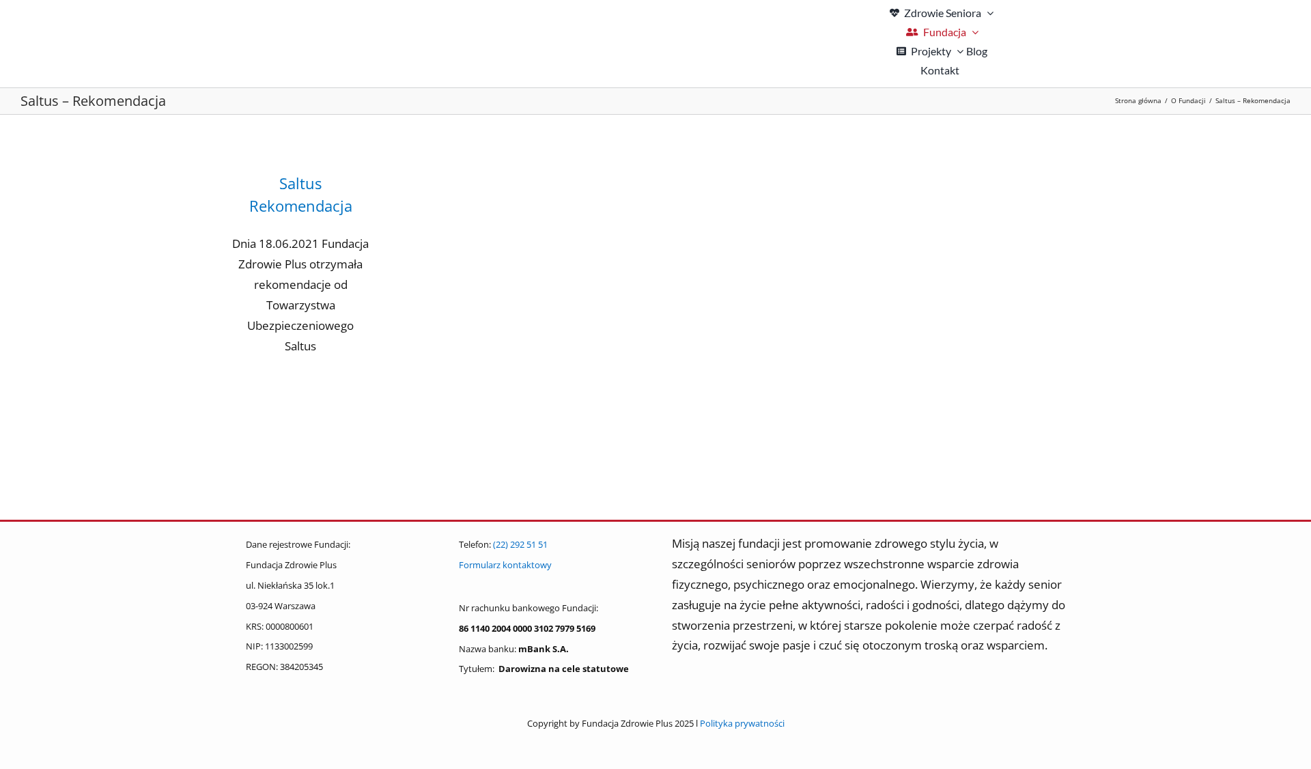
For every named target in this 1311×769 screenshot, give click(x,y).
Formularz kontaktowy (505, 565)
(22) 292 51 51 (520, 544)
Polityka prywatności (742, 723)
